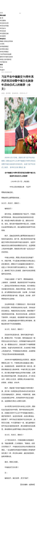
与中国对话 (3, 62)
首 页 (1, 18)
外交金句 (3, 28)
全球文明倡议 (4, 51)
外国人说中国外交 (5, 59)
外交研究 (3, 36)
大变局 (2, 44)
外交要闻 (3, 20)
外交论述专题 (4, 25)
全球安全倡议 (4, 49)
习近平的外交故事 (5, 54)
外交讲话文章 (4, 23)
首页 (2, 72)
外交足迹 (3, 31)
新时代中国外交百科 (6, 57)
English (2, 70)
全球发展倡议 (4, 46)
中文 (1, 67)
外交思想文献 (4, 33)
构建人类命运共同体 (6, 41)
